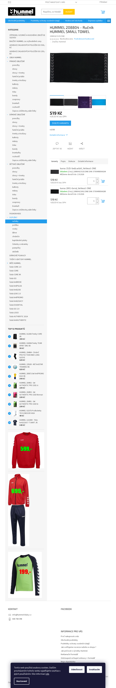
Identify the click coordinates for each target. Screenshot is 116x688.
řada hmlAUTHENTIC (17, 320)
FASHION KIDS (15, 213)
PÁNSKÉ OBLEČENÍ (16, 61)
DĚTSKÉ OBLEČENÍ (16, 164)
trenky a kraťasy (19, 80)
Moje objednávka (68, 661)
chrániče (16, 236)
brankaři (15, 103)
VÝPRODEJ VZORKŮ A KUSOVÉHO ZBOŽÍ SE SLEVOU (27, 36)
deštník (15, 251)
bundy (15, 95)
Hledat (68, 12)
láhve (14, 232)
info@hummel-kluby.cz (21, 614)
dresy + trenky (18, 72)
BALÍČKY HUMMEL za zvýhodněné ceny (25, 41)
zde (47, 673)
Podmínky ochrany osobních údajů (75, 643)
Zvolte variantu (60, 123)
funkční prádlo (18, 76)
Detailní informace (57, 135)
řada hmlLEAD (15, 289)
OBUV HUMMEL (15, 57)
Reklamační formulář (69, 654)
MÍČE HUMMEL (15, 263)
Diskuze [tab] (71, 161)
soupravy (16, 99)
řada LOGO (14, 312)
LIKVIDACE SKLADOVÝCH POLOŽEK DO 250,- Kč (27, 52)
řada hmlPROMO (16, 297)
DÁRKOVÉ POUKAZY (17, 255)
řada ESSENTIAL (16, 305)
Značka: (59, 41)
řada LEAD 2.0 (15, 293)
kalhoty (15, 84)
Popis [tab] (63, 161)
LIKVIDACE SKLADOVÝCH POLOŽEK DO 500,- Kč (27, 46)
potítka (15, 225)
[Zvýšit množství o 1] (97, 179)
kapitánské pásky (19, 240)
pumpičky (16, 247)
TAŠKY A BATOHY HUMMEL (20, 259)
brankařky (16, 152)
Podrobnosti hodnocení (84, 39)
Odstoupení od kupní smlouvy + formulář (78, 658)
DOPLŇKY (13, 217)
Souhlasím (94, 669)
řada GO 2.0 (14, 308)
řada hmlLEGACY (16, 301)
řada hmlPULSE (15, 286)
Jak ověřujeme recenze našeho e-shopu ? (78, 647)
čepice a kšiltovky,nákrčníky (24, 111)
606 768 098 (17, 619)
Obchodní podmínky (69, 640)
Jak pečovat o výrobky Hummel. (74, 651)
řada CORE (13, 270)
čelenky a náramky (20, 244)
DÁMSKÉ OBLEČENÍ (17, 114)
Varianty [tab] (54, 161)
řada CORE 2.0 (15, 267)
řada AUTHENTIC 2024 (18, 316)
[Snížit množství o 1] (97, 182)
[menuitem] (16, 20)
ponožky (16, 65)
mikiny (15, 88)
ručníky (15, 221)
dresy (14, 69)
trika (14, 91)
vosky (14, 228)
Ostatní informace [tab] (85, 161)
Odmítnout (76, 669)
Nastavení (21, 681)
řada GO (12, 278)
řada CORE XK (15, 274)
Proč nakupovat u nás (55, 2)
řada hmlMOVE (15, 282)
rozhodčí (16, 107)
